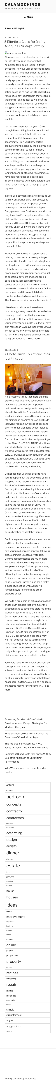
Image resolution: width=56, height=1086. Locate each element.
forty (8, 872)
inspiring (9, 926)
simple (10, 1009)
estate (13, 865)
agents (9, 790)
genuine (10, 876)
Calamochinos (23, 4)
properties (12, 955)
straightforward (13, 1015)
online (11, 945)
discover (10, 859)
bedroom (15, 796)
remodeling (11, 979)
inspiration (10, 922)
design (11, 840)
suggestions (13, 1026)
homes (9, 886)
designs (11, 846)
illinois (9, 911)
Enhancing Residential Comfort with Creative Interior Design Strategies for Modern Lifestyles (26, 723)
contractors (15, 818)
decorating (14, 833)
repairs (9, 990)
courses (9, 823)
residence (11, 995)
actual (10, 785)
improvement (15, 917)
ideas (12, 905)
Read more (34, 338)
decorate (10, 828)
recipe (9, 967)
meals (8, 935)
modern (9, 939)
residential (10, 1000)
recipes (12, 973)
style (9, 1020)
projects (9, 950)
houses (12, 897)
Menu (30, 17)
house (10, 891)
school (8, 1005)
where (9, 1031)
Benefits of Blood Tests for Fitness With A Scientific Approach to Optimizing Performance (28, 758)
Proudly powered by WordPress (20, 1078)
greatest (9, 881)
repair (11, 984)
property (13, 961)
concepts (13, 804)
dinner (12, 852)
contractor (14, 811)
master (9, 930)
